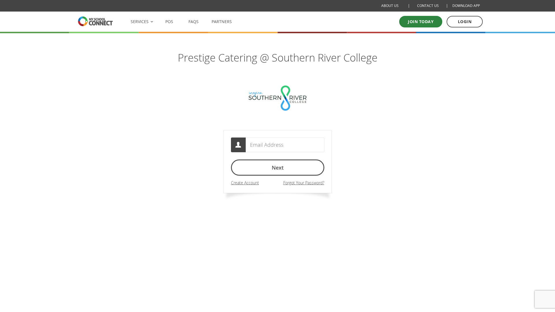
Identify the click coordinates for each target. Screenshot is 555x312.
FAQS (193, 21)
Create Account (245, 182)
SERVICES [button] (140, 21)
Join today (421, 21)
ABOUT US (390, 5)
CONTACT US (428, 5)
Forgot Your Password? (303, 182)
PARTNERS (222, 21)
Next (278, 167)
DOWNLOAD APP (466, 5)
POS (169, 21)
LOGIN (465, 21)
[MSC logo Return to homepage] (95, 21)
